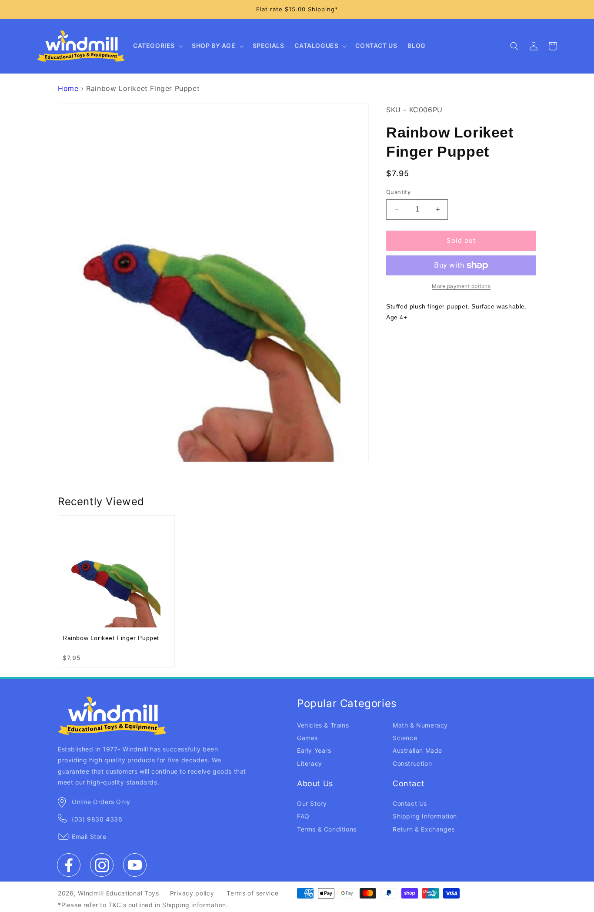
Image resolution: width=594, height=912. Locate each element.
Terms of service (252, 893)
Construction (412, 763)
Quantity (398, 191)
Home (68, 88)
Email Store (89, 836)
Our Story (312, 803)
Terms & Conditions (327, 829)
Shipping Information (425, 816)
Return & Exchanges (424, 829)
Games (307, 737)
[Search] (514, 46)
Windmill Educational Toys (118, 893)
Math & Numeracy (420, 725)
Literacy (309, 763)
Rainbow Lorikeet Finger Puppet (111, 637)
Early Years (314, 750)
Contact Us (410, 803)
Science (405, 737)
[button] (157, 46)
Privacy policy (192, 893)
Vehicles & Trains (323, 725)
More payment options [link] (461, 286)
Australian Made (417, 750)
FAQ (303, 816)
